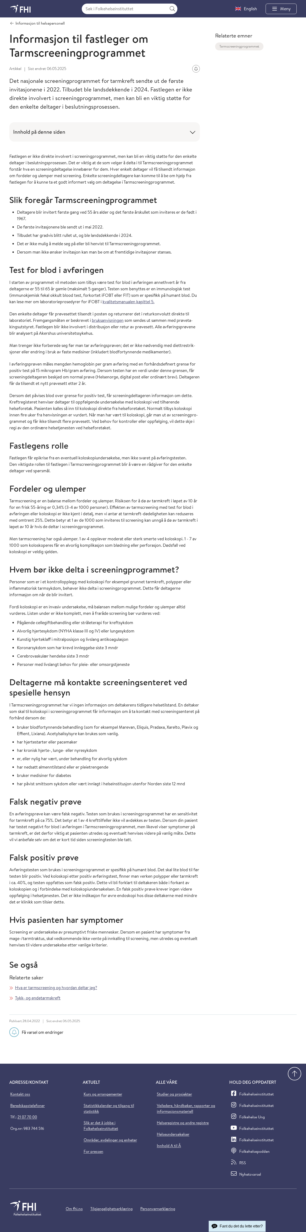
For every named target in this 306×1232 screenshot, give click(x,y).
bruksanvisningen (108, 320)
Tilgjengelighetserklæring (111, 1208)
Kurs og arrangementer (103, 1094)
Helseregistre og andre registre (183, 1122)
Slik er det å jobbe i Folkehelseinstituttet (101, 1125)
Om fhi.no (74, 1208)
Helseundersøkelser (173, 1134)
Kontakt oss (20, 1094)
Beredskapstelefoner (27, 1105)
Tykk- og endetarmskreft (37, 998)
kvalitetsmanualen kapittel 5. (128, 302)
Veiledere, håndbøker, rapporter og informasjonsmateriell (186, 1108)
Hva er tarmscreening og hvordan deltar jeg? (56, 988)
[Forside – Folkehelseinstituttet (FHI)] (20, 9)
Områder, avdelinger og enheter (110, 1139)
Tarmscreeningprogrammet (239, 46)
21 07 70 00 (27, 1117)
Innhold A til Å (169, 1145)
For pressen (93, 1151)
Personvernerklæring (157, 1208)
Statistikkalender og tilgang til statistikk (109, 1108)
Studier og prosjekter (174, 1094)
